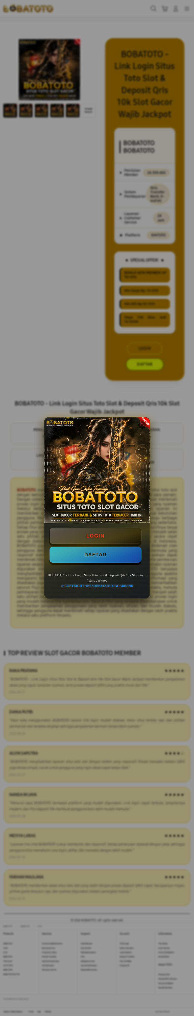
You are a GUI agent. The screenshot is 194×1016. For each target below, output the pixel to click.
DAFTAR (95, 554)
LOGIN (95, 535)
